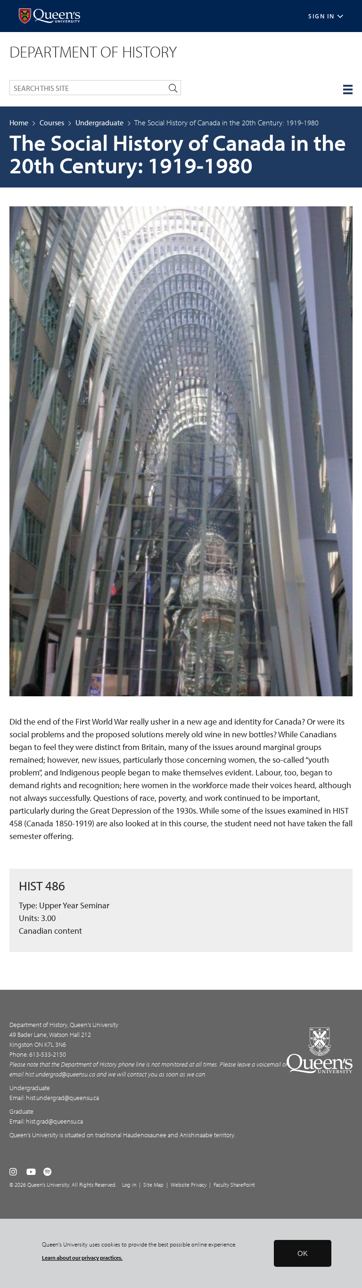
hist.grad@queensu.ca (54, 1121)
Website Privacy (188, 1184)
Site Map (153, 1184)
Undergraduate (99, 122)
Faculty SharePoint (234, 1184)
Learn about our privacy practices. (82, 1257)
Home (18, 122)
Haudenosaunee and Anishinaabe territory (178, 1135)
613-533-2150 (47, 1054)
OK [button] (302, 1253)
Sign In (321, 16)
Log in (129, 1184)
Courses (52, 122)
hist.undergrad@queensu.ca (60, 1074)
